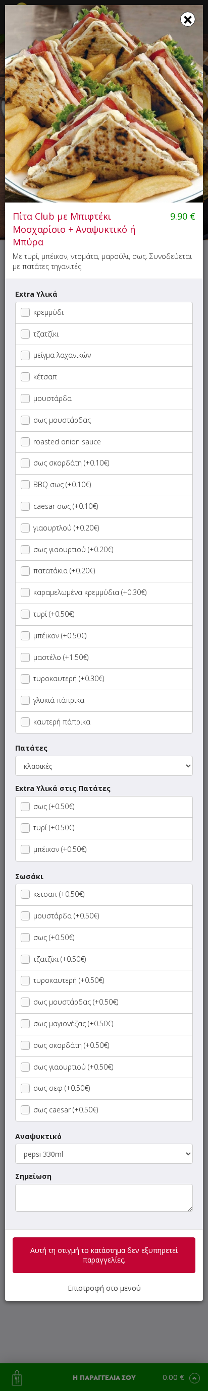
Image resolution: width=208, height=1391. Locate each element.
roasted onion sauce (67, 441)
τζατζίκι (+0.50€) (59, 959)
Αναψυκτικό (38, 1136)
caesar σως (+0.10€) (65, 506)
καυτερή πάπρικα (61, 721)
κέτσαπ (45, 376)
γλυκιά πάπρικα (58, 700)
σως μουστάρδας (62, 420)
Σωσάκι (29, 876)
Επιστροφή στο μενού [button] (104, 1288)
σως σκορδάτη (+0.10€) (71, 463)
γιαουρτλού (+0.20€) (66, 528)
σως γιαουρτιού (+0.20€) (73, 549)
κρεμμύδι (48, 312)
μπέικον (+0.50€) (59, 635)
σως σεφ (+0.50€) (61, 1088)
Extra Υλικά (36, 294)
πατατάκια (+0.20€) (64, 570)
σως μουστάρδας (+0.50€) (75, 1002)
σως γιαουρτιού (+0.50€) (73, 1067)
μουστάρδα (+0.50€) (66, 915)
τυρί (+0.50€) (53, 614)
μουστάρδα (52, 398)
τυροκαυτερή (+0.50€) (68, 980)
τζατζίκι (46, 334)
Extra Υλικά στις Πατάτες (63, 788)
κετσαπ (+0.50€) (58, 894)
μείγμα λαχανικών (62, 355)
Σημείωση (33, 1176)
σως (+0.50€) (53, 806)
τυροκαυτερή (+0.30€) (68, 678)
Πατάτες (31, 748)
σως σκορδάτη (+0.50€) (71, 1045)
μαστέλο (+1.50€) (60, 657)
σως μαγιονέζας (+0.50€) (73, 1023)
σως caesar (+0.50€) (65, 1109)
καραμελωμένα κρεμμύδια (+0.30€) (89, 592)
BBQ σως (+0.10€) (62, 484)
